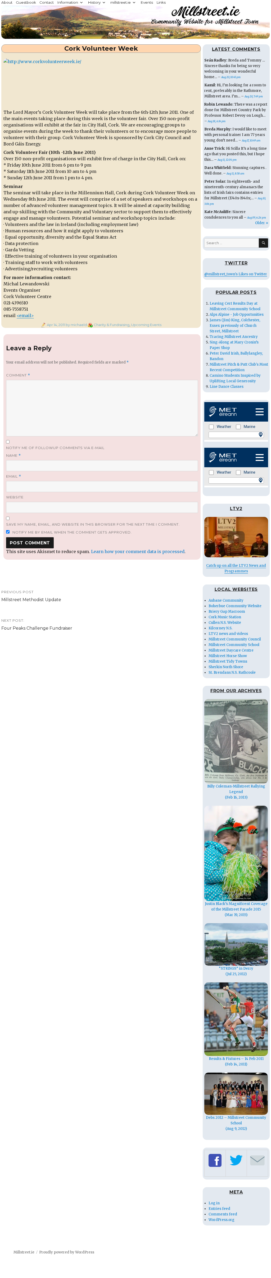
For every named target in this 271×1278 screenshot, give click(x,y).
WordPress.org (221, 1220)
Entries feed (219, 1208)
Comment (18, 375)
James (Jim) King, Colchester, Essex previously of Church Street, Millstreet (235, 325)
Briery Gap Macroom (227, 611)
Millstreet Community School (234, 645)
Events (147, 2)
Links (161, 2)
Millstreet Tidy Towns (228, 661)
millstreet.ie (120, 2)
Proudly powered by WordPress (66, 1252)
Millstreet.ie (23, 1252)
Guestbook (26, 2)
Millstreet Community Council (235, 639)
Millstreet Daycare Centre (231, 650)
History (94, 2)
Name (13, 455)
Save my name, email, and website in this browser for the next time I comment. (93, 524)
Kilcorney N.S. (220, 628)
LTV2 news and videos (228, 633)
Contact (46, 2)
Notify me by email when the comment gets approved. (71, 532)
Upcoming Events (146, 325)
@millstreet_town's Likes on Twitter (235, 274)
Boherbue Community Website (235, 606)
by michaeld (76, 325)
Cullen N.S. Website (225, 622)
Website (15, 497)
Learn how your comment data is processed (137, 551)
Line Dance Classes (226, 386)
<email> (25, 315)
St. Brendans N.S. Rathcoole (232, 672)
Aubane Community (226, 600)
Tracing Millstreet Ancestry (234, 336)
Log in (214, 1203)
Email (13, 476)
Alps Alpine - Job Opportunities (237, 314)
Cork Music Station (225, 617)
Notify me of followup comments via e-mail (55, 448)
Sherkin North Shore (226, 667)
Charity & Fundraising (111, 325)
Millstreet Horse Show (228, 656)
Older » (261, 223)
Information (67, 2)
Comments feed (223, 1214)
